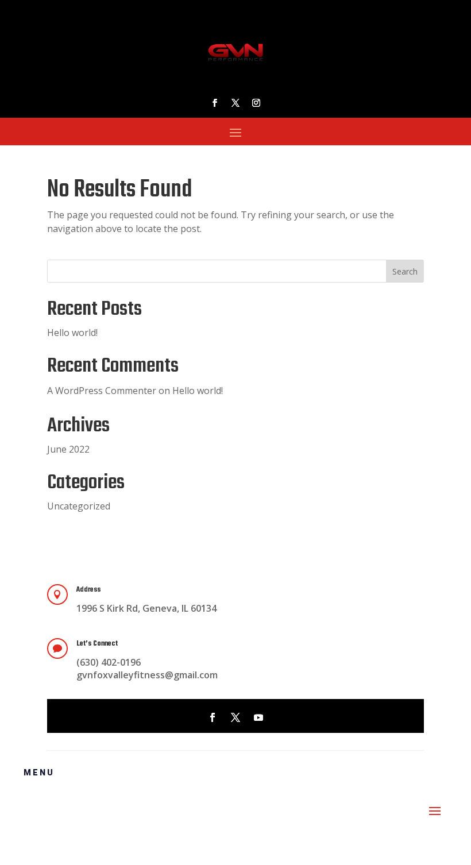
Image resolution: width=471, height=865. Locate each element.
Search (405, 271)
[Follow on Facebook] (215, 103)
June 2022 (68, 449)
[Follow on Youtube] (258, 717)
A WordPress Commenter (101, 390)
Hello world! (72, 332)
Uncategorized (78, 506)
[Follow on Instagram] (256, 103)
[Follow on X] (235, 103)
